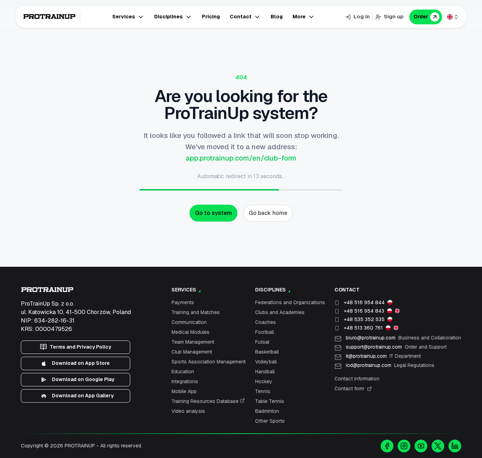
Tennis (262, 391)
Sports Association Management (208, 361)
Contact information (357, 378)
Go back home (268, 213)
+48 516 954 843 (364, 311)
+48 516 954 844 (364, 302)
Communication (189, 322)
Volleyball (266, 361)
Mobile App (184, 391)
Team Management (192, 342)
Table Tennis (269, 401)
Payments (182, 302)
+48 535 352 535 (364, 319)
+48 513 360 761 (363, 328)
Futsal (262, 342)
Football (264, 332)
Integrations (184, 381)
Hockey (263, 381)
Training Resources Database (205, 401)
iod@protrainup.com (390, 365)
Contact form (349, 388)
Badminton (267, 411)
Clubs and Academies (280, 312)
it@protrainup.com (383, 356)
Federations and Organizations (290, 302)
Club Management (191, 352)
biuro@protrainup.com (403, 338)
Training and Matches (195, 312)
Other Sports (270, 421)
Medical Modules (190, 332)
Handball (265, 371)
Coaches (265, 322)
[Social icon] (387, 446)
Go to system (213, 213)
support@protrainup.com (396, 347)
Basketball (267, 352)
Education (182, 371)
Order (421, 16)
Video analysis (188, 411)
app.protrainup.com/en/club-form (241, 158)
